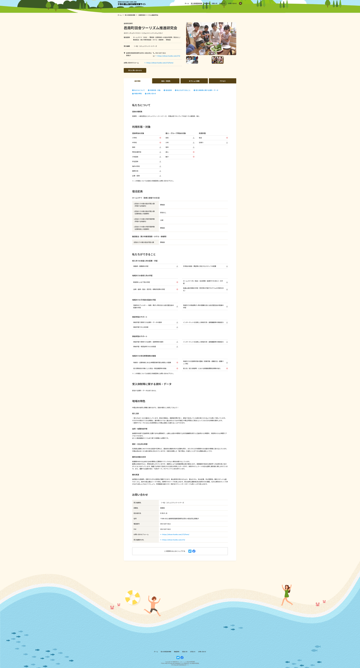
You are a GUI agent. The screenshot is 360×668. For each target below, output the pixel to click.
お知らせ (222, 3)
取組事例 (207, 3)
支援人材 (214, 3)
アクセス (223, 81)
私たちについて (139, 90)
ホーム (187, 3)
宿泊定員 (169, 90)
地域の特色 (138, 93)
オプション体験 (194, 81)
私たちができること (183, 90)
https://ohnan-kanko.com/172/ (168, 56)
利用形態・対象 (155, 90)
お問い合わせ (232, 3)
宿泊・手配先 (165, 81)
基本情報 (137, 81)
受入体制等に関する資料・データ (207, 90)
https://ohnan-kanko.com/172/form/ (159, 63)
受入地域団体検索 (196, 3)
